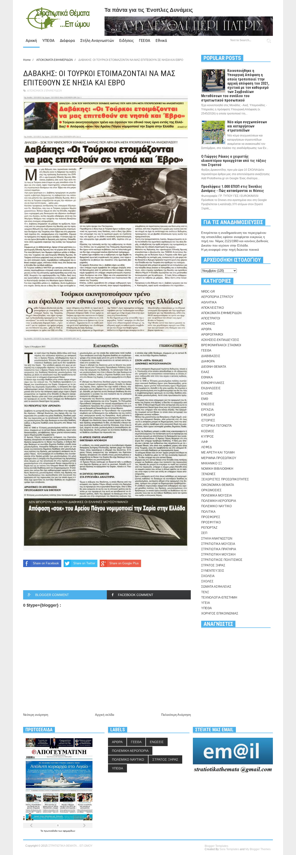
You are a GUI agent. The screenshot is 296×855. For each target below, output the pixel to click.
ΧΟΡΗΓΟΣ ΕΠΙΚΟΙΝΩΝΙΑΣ (219, 613)
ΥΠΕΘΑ (48, 40)
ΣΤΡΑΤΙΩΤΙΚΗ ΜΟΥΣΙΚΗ (218, 554)
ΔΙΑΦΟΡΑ (208, 361)
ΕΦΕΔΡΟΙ (208, 415)
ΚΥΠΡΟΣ (207, 436)
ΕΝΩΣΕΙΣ (207, 404)
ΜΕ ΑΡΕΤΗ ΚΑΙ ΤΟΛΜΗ (217, 452)
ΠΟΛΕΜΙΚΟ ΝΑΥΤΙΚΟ (216, 506)
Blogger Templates (216, 846)
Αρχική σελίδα (104, 714)
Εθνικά (161, 40)
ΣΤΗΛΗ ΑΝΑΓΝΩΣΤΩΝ (216, 538)
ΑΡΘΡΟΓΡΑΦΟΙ (212, 334)
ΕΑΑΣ (205, 372)
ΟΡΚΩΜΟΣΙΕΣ (211, 490)
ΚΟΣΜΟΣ (207, 431)
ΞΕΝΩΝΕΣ (208, 474)
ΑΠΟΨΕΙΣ (208, 323)
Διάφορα (67, 40)
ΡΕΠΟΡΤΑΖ (209, 527)
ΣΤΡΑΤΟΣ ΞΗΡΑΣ (213, 565)
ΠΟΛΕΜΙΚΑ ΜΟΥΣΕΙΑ (216, 495)
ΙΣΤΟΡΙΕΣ (208, 420)
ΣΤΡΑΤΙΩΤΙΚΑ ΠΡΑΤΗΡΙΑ (218, 549)
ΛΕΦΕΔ (206, 447)
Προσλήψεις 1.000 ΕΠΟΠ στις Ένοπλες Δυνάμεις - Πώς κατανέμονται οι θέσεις (232, 188)
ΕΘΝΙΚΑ (207, 377)
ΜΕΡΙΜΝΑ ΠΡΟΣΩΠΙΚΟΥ (218, 458)
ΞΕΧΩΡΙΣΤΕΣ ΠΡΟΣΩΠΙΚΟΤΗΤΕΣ (225, 479)
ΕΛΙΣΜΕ (207, 393)
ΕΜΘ (204, 399)
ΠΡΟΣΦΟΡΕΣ (210, 517)
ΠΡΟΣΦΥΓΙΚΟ (211, 522)
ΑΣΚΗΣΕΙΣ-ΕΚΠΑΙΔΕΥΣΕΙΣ (220, 340)
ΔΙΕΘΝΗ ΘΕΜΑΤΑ (213, 366)
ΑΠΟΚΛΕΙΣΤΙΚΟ (212, 307)
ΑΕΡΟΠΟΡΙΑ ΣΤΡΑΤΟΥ (217, 297)
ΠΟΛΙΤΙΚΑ (208, 511)
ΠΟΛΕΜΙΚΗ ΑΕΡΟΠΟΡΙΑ (218, 501)
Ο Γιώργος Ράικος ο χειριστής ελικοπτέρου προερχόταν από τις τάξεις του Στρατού (233, 160)
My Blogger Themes (258, 849)
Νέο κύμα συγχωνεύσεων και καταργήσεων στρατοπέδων (247, 126)
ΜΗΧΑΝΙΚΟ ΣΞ (211, 463)
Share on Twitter (84, 563)
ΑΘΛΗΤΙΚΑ (209, 302)
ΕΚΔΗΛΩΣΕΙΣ (211, 388)
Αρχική (31, 40)
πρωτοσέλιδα (51, 831)
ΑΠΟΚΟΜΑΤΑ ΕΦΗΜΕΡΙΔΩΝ (44, 90)
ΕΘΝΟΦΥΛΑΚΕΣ (212, 383)
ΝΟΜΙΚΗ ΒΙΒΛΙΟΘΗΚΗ (217, 468)
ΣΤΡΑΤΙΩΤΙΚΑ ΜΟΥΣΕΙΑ (218, 544)
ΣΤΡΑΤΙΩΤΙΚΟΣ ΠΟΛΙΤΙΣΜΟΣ (221, 560)
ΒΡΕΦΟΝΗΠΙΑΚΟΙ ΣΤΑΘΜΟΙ (221, 345)
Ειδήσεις (126, 40)
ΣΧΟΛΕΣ (207, 581)
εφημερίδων (69, 831)
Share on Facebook (46, 563)
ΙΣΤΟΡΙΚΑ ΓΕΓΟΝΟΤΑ (216, 425)
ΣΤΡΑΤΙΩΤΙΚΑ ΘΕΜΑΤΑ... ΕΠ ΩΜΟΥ (70, 845)
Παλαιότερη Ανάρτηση (176, 714)
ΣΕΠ (204, 533)
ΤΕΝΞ (205, 592)
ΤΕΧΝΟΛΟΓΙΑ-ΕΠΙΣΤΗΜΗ (219, 597)
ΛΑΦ (204, 442)
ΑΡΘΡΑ (206, 329)
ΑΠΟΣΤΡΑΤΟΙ (210, 318)
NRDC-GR (208, 291)
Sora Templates (229, 849)
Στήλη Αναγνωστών (97, 40)
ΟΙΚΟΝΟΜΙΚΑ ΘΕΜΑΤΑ (217, 485)
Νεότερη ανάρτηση (35, 714)
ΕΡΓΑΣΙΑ (207, 409)
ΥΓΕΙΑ (205, 603)
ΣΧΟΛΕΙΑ (208, 576)
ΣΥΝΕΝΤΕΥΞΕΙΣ (212, 570)
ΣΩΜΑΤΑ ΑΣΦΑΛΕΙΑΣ (216, 586)
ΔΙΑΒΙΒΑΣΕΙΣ (210, 356)
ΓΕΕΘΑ (144, 40)
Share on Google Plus (124, 563)
